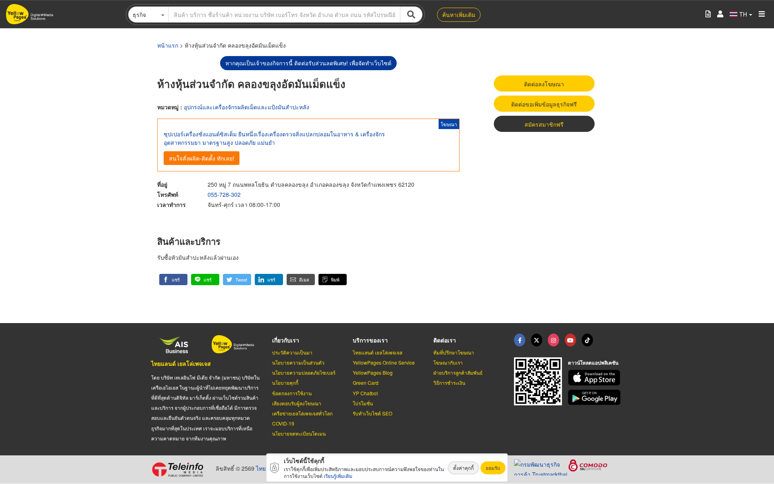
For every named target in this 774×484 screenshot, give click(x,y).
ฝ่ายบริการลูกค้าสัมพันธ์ (458, 372)
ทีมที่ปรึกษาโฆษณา (453, 352)
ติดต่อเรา (444, 340)
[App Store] (595, 378)
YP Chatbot (365, 393)
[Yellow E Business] (519, 340)
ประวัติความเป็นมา (292, 352)
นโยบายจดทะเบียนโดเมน (299, 433)
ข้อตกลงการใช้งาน (292, 393)
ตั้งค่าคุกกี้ (463, 467)
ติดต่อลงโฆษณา (544, 84)
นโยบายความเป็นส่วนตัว (298, 362)
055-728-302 (224, 194)
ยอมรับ (493, 467)
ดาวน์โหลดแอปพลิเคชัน (593, 362)
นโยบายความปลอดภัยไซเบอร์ (303, 372)
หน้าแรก (167, 45)
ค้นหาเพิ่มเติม (458, 14)
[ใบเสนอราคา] (708, 14)
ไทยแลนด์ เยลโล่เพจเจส (181, 363)
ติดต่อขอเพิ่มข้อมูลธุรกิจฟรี (544, 104)
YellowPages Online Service (384, 362)
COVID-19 (283, 423)
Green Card (366, 382)
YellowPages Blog (373, 372)
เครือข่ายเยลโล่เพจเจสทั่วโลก (302, 413)
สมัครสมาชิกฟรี (544, 124)
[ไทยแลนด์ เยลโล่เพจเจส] (536, 340)
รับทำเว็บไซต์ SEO (372, 413)
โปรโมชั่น (363, 403)
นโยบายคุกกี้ (285, 382)
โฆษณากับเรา (448, 362)
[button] (173, 279)
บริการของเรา (370, 340)
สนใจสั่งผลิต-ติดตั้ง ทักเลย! (201, 158)
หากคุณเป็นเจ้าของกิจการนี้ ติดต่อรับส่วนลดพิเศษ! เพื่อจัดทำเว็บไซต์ (308, 63)
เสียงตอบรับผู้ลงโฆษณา (296, 403)
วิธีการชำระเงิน (449, 382)
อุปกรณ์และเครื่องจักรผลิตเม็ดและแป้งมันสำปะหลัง (246, 107)
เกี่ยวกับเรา (285, 340)
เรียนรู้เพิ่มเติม (338, 475)
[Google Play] (595, 397)
